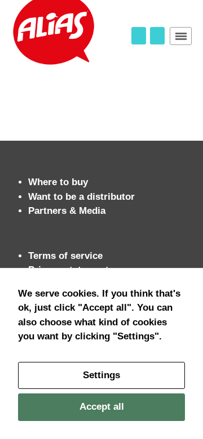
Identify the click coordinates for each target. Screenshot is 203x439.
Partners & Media (66, 210)
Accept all (102, 406)
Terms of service (65, 255)
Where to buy (58, 182)
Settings (101, 375)
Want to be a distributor (81, 196)
